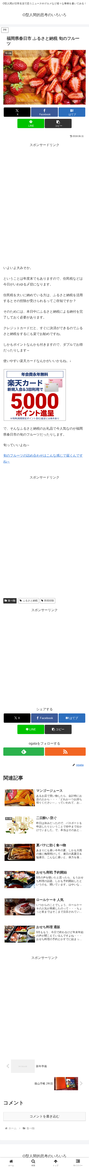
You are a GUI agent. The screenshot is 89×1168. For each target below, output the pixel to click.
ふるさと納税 (30, 600)
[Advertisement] (44, 210)
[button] (58, 123)
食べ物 (11, 600)
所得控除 (49, 600)
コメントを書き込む (44, 1116)
